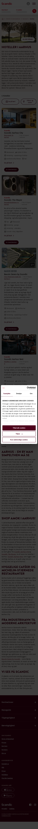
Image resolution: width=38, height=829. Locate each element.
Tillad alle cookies (19, 428)
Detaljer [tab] (19, 393)
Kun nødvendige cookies (19, 440)
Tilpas (18, 434)
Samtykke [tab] (6, 393)
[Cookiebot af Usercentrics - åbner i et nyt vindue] (27, 388)
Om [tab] (31, 393)
